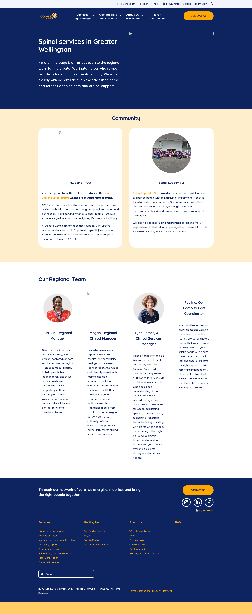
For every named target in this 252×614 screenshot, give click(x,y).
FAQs (87, 535)
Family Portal (91, 540)
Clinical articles (138, 544)
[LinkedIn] (197, 499)
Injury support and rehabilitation (56, 540)
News (133, 535)
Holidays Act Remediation (144, 553)
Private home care (49, 549)
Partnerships (137, 540)
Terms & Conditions (140, 590)
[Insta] (186, 499)
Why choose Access (140, 531)
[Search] (212, 4)
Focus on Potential (49, 562)
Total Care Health (48, 557)
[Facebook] (209, 499)
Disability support (48, 544)
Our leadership (138, 549)
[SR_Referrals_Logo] (205, 510)
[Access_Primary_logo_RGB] (49, 13)
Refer (179, 522)
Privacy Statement (162, 590)
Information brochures (97, 544)
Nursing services (47, 535)
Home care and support (52, 531)
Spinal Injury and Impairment (55, 553)
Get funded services (95, 531)
